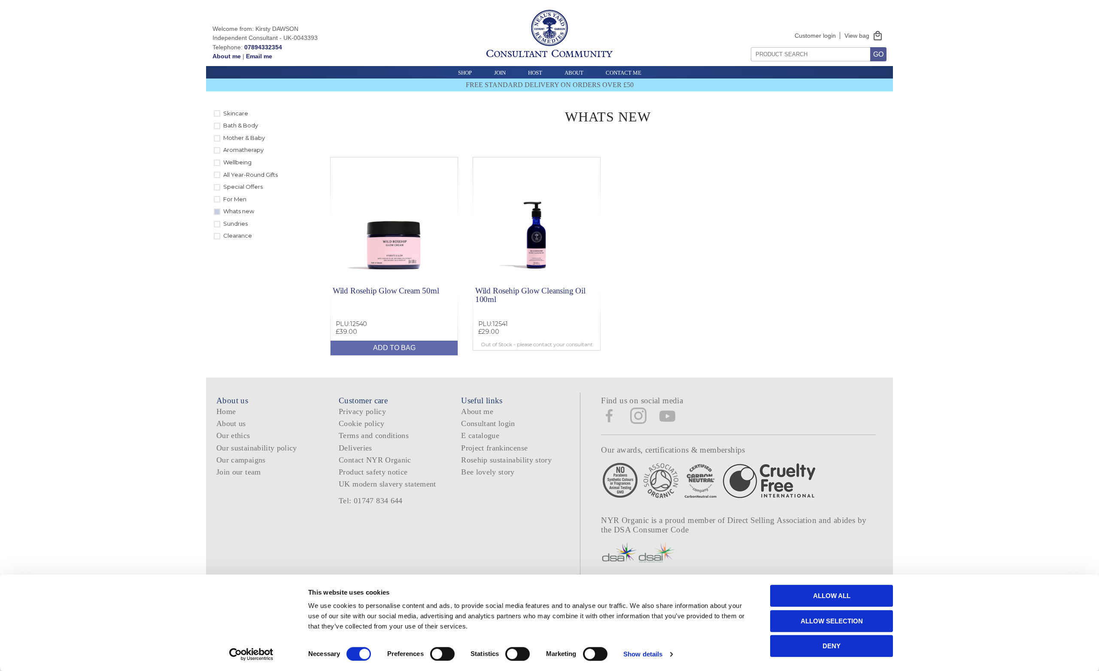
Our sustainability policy (256, 448)
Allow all (831, 595)
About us (231, 423)
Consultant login (488, 423)
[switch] (442, 654)
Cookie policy (362, 423)
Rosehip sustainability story (506, 460)
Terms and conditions (374, 435)
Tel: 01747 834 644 (371, 500)
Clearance (237, 235)
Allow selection (832, 621)
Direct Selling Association (773, 520)
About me (227, 56)
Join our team (238, 472)
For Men (234, 199)
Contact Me (623, 73)
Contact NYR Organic (375, 460)
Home (226, 411)
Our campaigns (241, 460)
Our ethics (233, 435)
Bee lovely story (488, 472)
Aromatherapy (243, 149)
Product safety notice (373, 472)
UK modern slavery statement (387, 484)
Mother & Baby (244, 137)
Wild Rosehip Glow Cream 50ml (386, 290)
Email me (259, 56)
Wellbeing (237, 162)
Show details (642, 654)
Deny (832, 646)
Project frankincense (494, 448)
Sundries (235, 223)
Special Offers (243, 186)
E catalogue (480, 435)
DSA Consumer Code (651, 529)
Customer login (815, 35)
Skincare (235, 113)
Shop (465, 73)
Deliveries (355, 448)
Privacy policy (362, 411)
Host (535, 73)
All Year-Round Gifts (250, 174)
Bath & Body (240, 125)
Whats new (238, 211)
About (574, 73)
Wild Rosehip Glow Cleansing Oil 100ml (530, 294)
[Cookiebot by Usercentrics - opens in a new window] (251, 654)
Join (500, 73)
